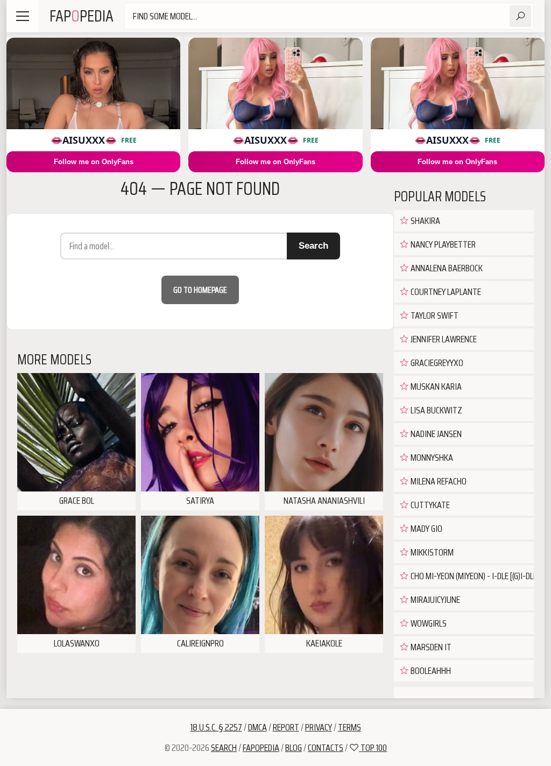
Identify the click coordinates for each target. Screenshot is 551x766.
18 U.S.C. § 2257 (216, 727)
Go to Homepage (200, 290)
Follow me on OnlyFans (93, 162)
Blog (293, 747)
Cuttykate (429, 504)
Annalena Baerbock (446, 268)
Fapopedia (261, 747)
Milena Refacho (438, 481)
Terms (349, 727)
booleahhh (430, 670)
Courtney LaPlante (445, 291)
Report (286, 727)
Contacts (325, 747)
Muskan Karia (435, 386)
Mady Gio (425, 528)
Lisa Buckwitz (435, 410)
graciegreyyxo (436, 362)
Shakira (424, 220)
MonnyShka (431, 457)
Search (313, 246)
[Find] (520, 16)
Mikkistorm (431, 552)
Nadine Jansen (435, 433)
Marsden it (430, 647)
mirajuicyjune (434, 599)
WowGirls (428, 623)
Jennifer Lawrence (443, 339)
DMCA (257, 727)
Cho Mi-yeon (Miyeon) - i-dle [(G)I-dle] (471, 576)
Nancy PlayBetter (442, 244)
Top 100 (373, 747)
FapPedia (82, 16)
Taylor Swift (433, 315)
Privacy (318, 727)
